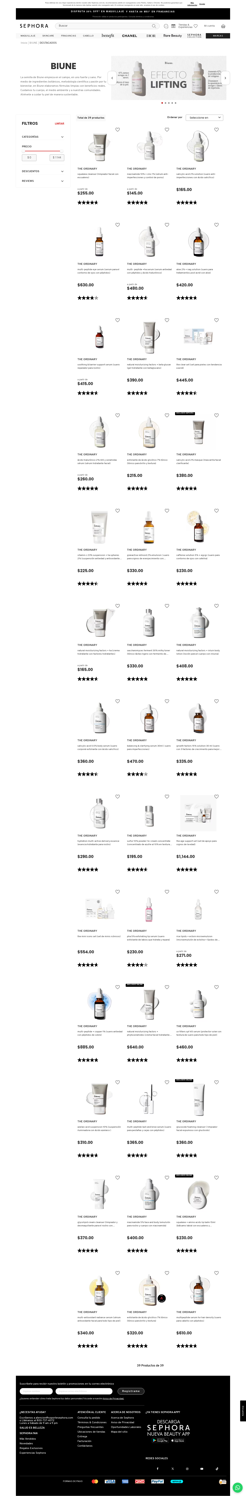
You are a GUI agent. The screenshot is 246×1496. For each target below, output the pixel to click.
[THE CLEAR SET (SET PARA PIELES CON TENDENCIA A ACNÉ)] (198, 337)
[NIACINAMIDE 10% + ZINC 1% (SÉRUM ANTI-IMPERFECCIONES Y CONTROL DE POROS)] (149, 146)
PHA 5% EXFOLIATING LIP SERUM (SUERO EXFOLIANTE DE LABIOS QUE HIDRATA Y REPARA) (148, 938)
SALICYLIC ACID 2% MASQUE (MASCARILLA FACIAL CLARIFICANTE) (198, 462)
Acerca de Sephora (122, 1418)
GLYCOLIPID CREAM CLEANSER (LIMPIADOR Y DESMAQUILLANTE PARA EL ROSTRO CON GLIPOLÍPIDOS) (97, 1224)
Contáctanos (85, 1446)
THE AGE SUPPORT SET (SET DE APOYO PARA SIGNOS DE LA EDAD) (196, 843)
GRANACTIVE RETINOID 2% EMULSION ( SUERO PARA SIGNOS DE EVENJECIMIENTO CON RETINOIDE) (148, 557)
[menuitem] (28, 35)
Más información (192, 4)
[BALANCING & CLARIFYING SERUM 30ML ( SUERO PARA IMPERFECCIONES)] (149, 718)
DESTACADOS (48, 43)
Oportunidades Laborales (126, 1427)
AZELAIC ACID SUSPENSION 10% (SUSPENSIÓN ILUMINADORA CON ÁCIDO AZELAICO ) (99, 1129)
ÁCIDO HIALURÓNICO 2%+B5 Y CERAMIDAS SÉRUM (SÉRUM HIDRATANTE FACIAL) (97, 462)
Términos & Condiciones (92, 1422)
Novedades (26, 1443)
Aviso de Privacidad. (113, 1398)
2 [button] (165, 103)
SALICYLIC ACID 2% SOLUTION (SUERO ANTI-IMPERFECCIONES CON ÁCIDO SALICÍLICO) (196, 176)
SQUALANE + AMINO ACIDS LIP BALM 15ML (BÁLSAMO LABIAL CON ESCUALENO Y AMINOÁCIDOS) (195, 1224)
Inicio (24, 43)
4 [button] (172, 103)
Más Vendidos (28, 1439)
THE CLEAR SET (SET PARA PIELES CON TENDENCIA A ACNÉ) (199, 366)
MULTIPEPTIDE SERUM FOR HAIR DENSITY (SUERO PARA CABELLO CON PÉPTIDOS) (198, 1319)
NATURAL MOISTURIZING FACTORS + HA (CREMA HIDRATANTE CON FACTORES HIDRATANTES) (98, 652)
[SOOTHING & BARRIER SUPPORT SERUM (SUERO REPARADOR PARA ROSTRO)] (99, 337)
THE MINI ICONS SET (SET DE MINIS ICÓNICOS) (99, 936)
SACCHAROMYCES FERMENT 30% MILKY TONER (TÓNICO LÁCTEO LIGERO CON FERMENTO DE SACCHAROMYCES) (148, 652)
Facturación (84, 1441)
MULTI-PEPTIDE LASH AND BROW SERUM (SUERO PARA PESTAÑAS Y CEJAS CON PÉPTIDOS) (149, 1129)
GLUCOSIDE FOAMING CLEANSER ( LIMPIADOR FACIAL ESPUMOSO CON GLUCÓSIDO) (196, 1129)
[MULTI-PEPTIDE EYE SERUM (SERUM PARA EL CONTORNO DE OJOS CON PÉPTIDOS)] (99, 241)
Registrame (131, 1391)
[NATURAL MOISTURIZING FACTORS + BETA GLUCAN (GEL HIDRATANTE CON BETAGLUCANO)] (149, 337)
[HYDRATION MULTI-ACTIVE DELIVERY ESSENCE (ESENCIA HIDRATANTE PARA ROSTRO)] (99, 813)
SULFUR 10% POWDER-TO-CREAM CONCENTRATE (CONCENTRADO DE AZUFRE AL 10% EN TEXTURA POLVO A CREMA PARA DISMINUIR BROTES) (148, 843)
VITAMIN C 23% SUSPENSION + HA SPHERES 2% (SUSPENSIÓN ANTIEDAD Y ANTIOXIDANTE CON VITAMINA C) (98, 557)
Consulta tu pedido (88, 1418)
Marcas (218, 36)
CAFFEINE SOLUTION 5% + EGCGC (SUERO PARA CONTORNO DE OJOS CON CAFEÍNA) (198, 557)
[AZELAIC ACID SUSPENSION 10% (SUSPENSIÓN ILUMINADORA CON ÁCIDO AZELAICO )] (99, 1099)
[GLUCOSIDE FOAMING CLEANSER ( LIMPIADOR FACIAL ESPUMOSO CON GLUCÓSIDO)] (198, 1099)
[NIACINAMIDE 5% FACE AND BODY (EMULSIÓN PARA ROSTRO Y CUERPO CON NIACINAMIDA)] (149, 1194)
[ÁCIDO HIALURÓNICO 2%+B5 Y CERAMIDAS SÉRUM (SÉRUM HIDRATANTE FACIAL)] (99, 432)
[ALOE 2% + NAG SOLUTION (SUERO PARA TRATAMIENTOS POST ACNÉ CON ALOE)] (198, 241)
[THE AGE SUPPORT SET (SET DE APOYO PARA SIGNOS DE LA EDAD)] (198, 813)
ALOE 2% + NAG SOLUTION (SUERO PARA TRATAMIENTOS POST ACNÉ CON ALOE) (194, 271)
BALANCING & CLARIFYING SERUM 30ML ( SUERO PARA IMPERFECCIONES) (149, 748)
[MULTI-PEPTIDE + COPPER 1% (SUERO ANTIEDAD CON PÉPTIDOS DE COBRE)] (99, 1004)
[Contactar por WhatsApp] (238, 1488)
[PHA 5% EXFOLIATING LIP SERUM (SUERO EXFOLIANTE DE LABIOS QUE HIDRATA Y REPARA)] (149, 908)
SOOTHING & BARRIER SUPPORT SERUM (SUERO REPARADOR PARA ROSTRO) (98, 366)
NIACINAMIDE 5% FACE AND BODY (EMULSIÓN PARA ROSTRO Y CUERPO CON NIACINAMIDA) (148, 1224)
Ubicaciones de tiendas (91, 1432)
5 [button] (175, 103)
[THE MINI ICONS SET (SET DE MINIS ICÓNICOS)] (99, 908)
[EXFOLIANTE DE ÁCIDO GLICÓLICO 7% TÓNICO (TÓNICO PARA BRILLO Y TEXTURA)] (149, 432)
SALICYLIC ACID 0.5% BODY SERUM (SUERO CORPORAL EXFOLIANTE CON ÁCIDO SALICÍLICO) (98, 748)
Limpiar (59, 123)
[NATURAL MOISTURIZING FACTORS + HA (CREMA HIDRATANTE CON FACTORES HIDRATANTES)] (99, 622)
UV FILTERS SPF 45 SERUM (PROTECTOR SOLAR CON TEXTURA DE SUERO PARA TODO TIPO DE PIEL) (198, 1033)
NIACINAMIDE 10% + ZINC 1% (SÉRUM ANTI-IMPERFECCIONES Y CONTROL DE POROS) (148, 176)
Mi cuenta (209, 26)
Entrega (82, 1436)
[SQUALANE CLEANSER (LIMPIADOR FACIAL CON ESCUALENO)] (99, 146)
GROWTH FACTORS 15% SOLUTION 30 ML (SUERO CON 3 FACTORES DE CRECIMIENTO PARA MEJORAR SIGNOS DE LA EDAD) (198, 748)
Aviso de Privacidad (122, 1422)
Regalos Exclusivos (31, 1448)
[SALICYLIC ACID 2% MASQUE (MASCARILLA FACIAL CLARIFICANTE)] (198, 432)
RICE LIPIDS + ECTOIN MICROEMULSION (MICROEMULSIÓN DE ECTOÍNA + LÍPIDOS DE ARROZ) (197, 938)
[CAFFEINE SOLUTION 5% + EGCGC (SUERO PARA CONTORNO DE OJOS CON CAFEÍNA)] (198, 527)
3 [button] (169, 103)
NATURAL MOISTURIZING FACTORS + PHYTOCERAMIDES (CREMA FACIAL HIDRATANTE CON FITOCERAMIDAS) (148, 1033)
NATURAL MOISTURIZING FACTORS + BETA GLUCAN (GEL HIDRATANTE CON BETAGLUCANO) (149, 366)
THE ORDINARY (87, 169)
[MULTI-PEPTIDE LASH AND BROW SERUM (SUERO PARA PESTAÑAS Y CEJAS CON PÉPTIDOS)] (149, 1099)
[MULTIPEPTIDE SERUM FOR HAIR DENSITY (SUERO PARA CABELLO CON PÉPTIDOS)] (198, 1290)
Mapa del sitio (119, 1432)
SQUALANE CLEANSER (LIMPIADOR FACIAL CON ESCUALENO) (97, 176)
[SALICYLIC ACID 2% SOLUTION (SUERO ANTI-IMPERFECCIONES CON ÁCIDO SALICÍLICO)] (198, 146)
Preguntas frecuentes (90, 1427)
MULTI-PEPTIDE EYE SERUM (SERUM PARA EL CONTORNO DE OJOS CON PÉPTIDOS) (98, 271)
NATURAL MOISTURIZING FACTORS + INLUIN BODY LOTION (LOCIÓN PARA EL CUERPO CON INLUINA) (198, 652)
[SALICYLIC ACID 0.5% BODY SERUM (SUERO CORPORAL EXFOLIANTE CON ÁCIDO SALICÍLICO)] (99, 718)
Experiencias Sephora (33, 1453)
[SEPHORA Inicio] (34, 26)
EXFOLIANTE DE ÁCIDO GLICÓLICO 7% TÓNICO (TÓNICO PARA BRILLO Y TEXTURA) (147, 462)
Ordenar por (174, 117)
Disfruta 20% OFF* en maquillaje (97, 12)
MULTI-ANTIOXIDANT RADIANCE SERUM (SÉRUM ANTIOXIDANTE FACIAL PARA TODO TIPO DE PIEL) (99, 1319)
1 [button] (162, 103)
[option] (168, 78)
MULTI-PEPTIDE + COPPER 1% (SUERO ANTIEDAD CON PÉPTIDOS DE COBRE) (99, 1033)
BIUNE (33, 43)
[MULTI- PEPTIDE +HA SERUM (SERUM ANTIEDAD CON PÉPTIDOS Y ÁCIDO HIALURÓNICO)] (149, 241)
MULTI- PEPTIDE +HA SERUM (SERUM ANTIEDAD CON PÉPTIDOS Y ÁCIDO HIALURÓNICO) (149, 271)
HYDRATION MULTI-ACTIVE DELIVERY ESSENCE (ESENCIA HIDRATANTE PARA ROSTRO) (98, 843)
